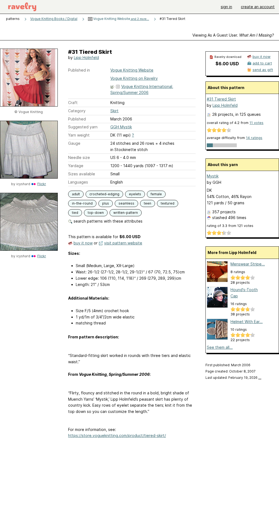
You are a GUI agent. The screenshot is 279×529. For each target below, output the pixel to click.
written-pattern (125, 213)
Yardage (75, 165)
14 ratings (254, 138)
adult (76, 194)
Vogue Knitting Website (120, 19)
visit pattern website (123, 243)
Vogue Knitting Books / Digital (53, 19)
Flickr (41, 184)
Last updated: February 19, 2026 (233, 378)
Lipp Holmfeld (86, 57)
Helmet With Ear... (247, 321)
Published (77, 119)
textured (167, 203)
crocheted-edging (104, 194)
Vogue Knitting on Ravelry (134, 78)
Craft (73, 102)
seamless (126, 203)
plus (105, 203)
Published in (79, 70)
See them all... (220, 347)
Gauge (74, 143)
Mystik (213, 176)
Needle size (79, 157)
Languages (78, 182)
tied (75, 213)
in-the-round (82, 203)
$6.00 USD (227, 63)
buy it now (83, 243)
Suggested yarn (83, 127)
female (156, 194)
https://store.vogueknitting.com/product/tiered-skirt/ (117, 435)
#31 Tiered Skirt (221, 99)
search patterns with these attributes (107, 221)
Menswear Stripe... (248, 264)
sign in (226, 6)
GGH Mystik (121, 127)
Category (77, 110)
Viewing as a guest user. (233, 35)
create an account (258, 6)
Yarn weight (79, 135)
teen (147, 203)
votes (256, 123)
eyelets (135, 194)
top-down (96, 213)
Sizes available (81, 174)
